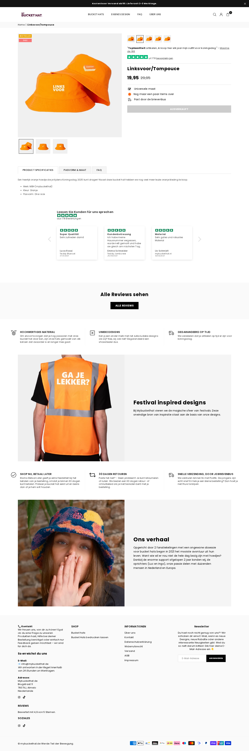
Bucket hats (96, 14)
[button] (228, 14)
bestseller (25, 35)
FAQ (139, 14)
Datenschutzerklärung (138, 642)
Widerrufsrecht (133, 646)
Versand (129, 651)
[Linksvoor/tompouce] (26, 146)
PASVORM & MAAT (75, 170)
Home (21, 24)
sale (25, 40)
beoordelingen (164, 58)
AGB (127, 655)
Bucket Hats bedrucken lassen (89, 637)
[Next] (117, 85)
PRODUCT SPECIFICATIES (38, 170)
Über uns (155, 14)
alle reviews (124, 305)
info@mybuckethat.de (34, 664)
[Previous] (23, 85)
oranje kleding (170, 179)
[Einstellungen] (221, 14)
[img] (126, 215)
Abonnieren (216, 658)
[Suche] (214, 14)
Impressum (131, 660)
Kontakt (129, 637)
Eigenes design (120, 14)
